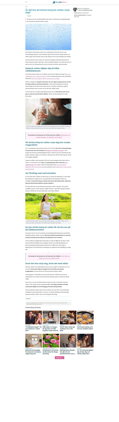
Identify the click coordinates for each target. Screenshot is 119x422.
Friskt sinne (46, 325)
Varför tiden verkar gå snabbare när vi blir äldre (67, 328)
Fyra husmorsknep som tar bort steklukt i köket (85, 328)
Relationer (28, 325)
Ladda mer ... (59, 357)
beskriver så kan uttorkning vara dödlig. (45, 78)
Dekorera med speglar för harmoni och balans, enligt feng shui (33, 352)
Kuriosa (62, 325)
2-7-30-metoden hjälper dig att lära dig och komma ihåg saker (85, 352)
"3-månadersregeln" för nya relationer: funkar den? (33, 328)
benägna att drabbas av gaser (54, 150)
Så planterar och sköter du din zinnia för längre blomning (50, 352)
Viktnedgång (63, 348)
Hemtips (79, 325)
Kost (26, 6)
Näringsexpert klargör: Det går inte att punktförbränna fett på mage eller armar (67, 352)
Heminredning (28, 348)
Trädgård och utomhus (48, 348)
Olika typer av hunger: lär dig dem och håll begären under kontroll (50, 328)
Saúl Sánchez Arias (87, 10)
